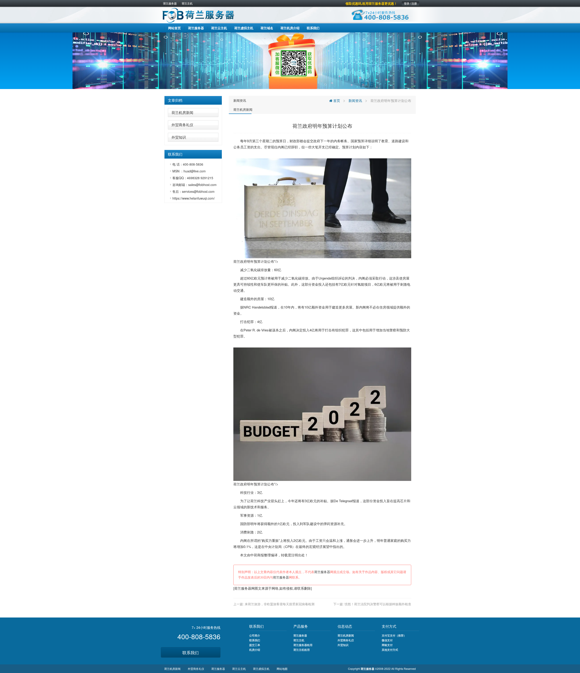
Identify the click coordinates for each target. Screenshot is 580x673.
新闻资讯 (239, 100)
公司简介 (254, 635)
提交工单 (254, 645)
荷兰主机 (187, 3)
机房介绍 (254, 650)
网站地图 (282, 669)
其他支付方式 (390, 650)
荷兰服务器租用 (302, 645)
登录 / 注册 (410, 3)
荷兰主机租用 (301, 650)
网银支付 (387, 645)
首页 (336, 100)
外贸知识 (179, 137)
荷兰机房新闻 (182, 112)
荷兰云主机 (239, 669)
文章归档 (175, 100)
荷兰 (253, 500)
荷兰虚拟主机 (261, 669)
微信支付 (387, 640)
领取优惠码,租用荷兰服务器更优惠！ (371, 3)
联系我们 (190, 652)
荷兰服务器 (170, 3)
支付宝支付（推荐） (394, 635)
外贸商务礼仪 (182, 124)
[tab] (193, 100)
